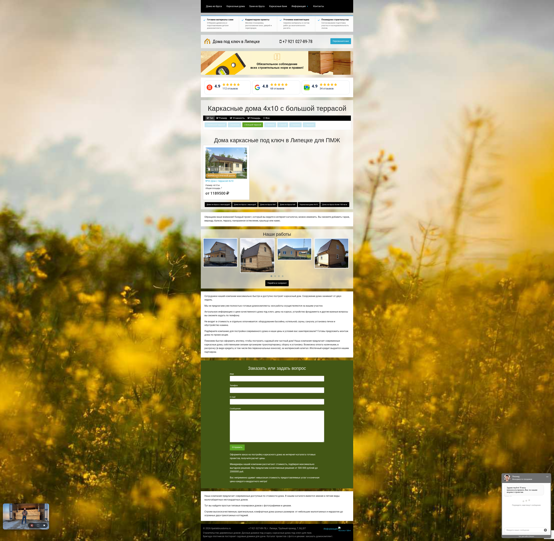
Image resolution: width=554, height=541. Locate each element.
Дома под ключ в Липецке (236, 41)
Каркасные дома (236, 6)
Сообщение (235, 408)
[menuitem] (214, 6)
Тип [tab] (211, 118)
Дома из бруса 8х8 (268, 205)
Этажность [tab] (238, 118)
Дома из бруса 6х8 (287, 205)
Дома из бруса (214, 6)
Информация (299, 6)
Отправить (237, 447)
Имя (232, 374)
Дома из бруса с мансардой (218, 205)
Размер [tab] (222, 118)
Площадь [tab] (255, 118)
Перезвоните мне (341, 41)
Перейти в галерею (276, 283)
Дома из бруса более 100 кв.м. (334, 205)
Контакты (318, 6)
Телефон (234, 385)
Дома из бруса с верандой (245, 205)
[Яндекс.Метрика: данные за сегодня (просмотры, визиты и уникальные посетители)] (344, 529)
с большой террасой (252, 125)
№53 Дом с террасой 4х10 (219, 181)
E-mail (232, 397)
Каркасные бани (278, 6)
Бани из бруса (257, 6)
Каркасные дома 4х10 (309, 205)
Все (267, 118)
